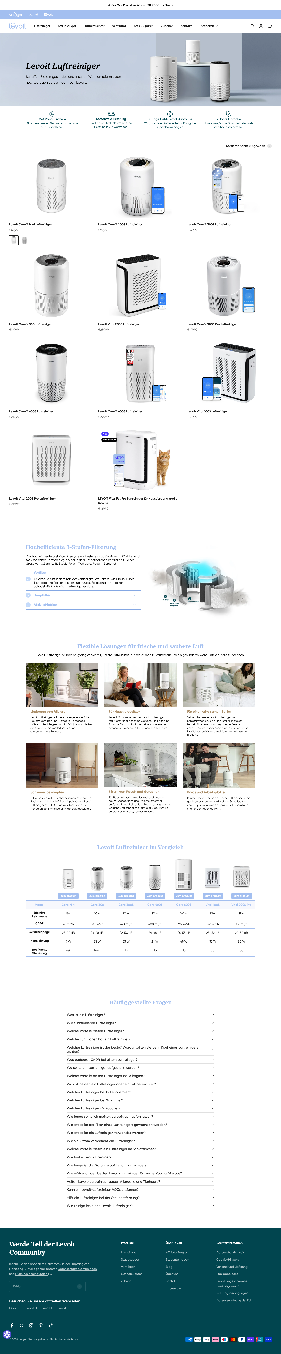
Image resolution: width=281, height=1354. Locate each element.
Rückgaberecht (227, 1274)
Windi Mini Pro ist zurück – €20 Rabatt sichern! (140, 5)
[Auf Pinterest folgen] (41, 1325)
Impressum (173, 1288)
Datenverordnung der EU (233, 1300)
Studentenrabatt (177, 1259)
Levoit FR (48, 1308)
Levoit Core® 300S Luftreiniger (209, 224)
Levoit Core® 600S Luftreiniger (120, 411)
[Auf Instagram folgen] (31, 1325)
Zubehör (167, 26)
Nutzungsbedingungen (31, 1274)
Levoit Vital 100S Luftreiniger (207, 411)
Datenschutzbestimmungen (77, 1269)
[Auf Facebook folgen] (11, 1325)
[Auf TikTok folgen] (50, 1325)
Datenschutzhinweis (230, 1252)
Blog (169, 1267)
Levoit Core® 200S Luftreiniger (120, 224)
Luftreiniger (42, 26)
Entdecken (206, 26)
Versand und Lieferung (232, 1267)
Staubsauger (67, 26)
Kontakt (186, 26)
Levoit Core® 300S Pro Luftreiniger (212, 324)
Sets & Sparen (143, 26)
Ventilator (119, 26)
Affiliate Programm (179, 1252)
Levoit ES (64, 1308)
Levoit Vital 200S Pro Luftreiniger (32, 498)
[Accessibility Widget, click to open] (7, 1334)
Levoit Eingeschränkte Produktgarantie (231, 1283)
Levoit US (15, 1308)
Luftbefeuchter (94, 26)
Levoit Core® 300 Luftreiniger (30, 324)
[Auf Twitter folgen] (21, 1325)
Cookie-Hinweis (227, 1259)
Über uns (172, 1274)
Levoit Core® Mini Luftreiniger (30, 224)
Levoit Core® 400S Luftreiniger (31, 411)
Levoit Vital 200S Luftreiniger (118, 324)
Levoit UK (32, 1308)
